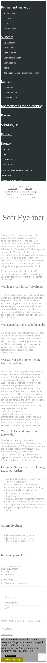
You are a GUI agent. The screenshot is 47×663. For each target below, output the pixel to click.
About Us (7, 149)
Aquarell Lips (9, 13)
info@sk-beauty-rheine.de (13, 583)
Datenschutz (9, 159)
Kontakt (6, 143)
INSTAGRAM (7, 634)
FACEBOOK (6, 628)
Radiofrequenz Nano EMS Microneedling (21, 73)
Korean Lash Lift (10, 92)
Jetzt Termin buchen (10, 566)
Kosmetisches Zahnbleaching (22, 106)
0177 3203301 (6, 175)
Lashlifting (8, 87)
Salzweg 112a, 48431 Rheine (11, 180)
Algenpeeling (9, 42)
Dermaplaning (10, 53)
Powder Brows (10, 28)
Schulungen (9, 125)
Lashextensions (10, 97)
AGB (5, 154)
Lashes (6, 81)
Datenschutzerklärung (12, 660)
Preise (5, 115)
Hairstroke (8, 18)
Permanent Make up (16, 7)
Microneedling (10, 63)
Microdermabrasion (12, 58)
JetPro (6, 68)
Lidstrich (7, 23)
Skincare (7, 37)
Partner (6, 134)
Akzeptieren (10, 656)
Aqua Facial (8, 48)
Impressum (9, 164)
